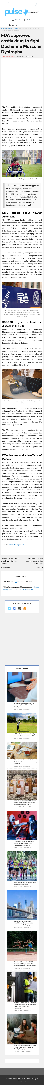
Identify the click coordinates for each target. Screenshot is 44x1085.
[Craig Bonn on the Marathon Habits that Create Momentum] (22, 866)
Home (3, 28)
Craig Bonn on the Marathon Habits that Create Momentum (25, 883)
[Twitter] (9, 608)
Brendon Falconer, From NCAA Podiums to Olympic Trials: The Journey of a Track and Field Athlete (25, 963)
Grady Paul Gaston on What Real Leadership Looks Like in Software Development (24, 705)
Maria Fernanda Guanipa (9, 56)
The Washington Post (17, 545)
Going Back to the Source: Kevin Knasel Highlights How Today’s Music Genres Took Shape (24, 843)
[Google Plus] (19, 608)
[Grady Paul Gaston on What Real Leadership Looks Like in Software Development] (22, 687)
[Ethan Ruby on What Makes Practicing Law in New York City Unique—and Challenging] (22, 905)
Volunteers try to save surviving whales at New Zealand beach (34, 561)
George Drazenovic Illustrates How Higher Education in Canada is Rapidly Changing (25, 1047)
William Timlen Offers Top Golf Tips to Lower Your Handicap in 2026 (25, 735)
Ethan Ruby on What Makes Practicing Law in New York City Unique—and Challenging (23, 923)
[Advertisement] (22, 82)
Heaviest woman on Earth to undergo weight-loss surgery (10, 561)
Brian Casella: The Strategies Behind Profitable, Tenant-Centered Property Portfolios (25, 762)
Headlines (9, 28)
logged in (17, 582)
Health (16, 28)
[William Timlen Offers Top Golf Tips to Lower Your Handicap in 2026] (22, 723)
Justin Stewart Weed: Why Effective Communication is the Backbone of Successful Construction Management (25, 1005)
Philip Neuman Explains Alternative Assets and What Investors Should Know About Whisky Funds (25, 802)
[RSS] (24, 608)
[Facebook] (14, 608)
